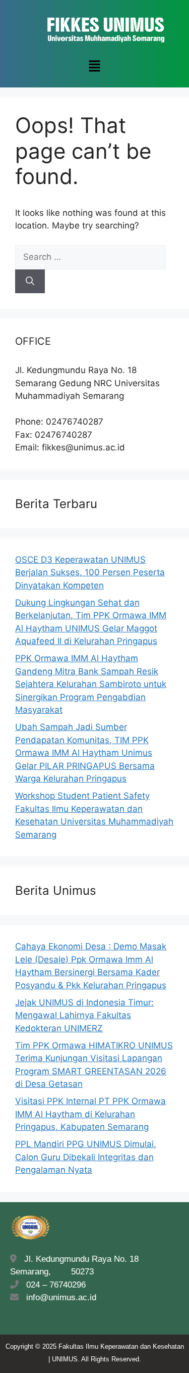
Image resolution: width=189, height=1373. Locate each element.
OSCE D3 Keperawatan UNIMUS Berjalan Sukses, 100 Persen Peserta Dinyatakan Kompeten (90, 572)
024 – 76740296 (53, 1285)
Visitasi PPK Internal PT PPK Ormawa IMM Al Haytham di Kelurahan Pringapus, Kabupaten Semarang (90, 1114)
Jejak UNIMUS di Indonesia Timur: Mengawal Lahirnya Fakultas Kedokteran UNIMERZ (84, 1015)
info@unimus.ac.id (61, 1297)
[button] (94, 66)
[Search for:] (90, 257)
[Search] (30, 281)
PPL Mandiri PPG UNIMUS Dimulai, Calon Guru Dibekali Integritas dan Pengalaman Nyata (85, 1157)
